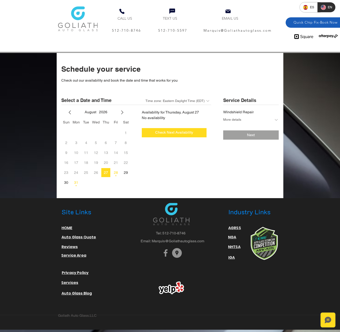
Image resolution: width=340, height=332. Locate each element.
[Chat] (172, 11)
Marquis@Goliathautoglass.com (238, 30)
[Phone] (122, 11)
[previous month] (70, 112)
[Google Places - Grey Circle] (177, 253)
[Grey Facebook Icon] (165, 253)
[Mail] (228, 11)
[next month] (122, 112)
